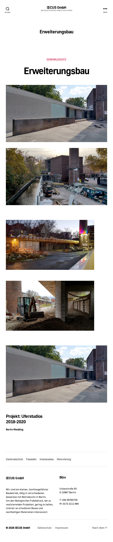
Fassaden (31, 459)
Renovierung (64, 459)
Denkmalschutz (56, 59)
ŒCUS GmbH (56, 7)
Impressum (61, 527)
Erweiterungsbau (56, 70)
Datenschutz (45, 527)
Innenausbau (47, 459)
